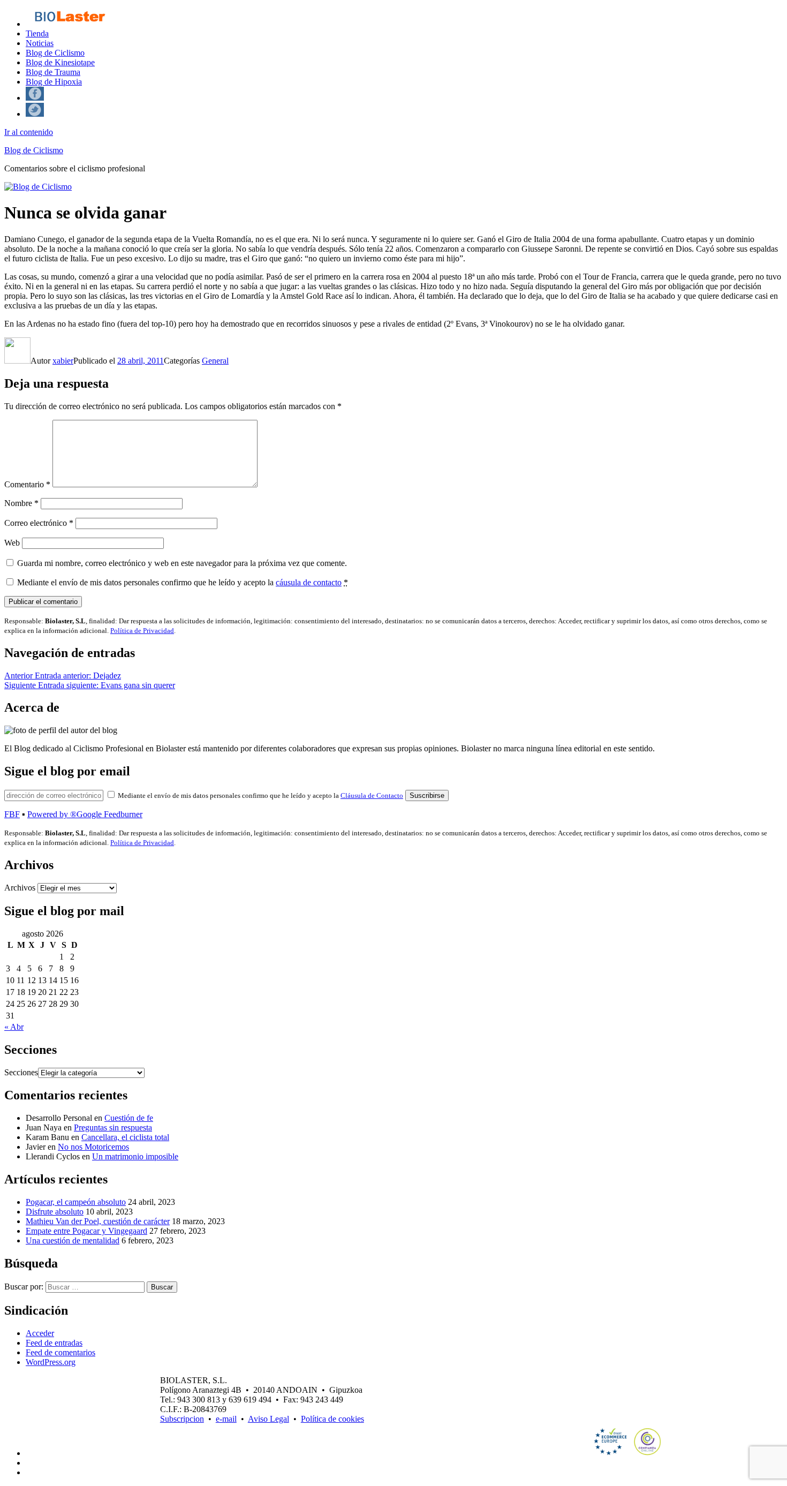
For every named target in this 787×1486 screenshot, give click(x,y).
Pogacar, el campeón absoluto (76, 1201)
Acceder (40, 1333)
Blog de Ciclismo (55, 52)
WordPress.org (50, 1362)
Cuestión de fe (128, 1117)
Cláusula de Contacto (371, 795)
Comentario (27, 484)
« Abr (14, 1026)
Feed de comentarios (60, 1352)
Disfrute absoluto (55, 1211)
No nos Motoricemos (93, 1146)
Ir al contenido (28, 132)
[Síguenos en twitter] (35, 113)
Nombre (21, 503)
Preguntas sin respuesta (113, 1127)
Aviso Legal (268, 1418)
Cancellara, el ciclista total (125, 1137)
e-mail (226, 1418)
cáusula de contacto (309, 582)
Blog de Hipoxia (54, 81)
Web (12, 542)
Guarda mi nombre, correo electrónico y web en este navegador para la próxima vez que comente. (182, 563)
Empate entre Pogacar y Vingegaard (86, 1230)
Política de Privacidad (142, 631)
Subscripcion (182, 1418)
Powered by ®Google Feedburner (84, 814)
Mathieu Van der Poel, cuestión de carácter (98, 1221)
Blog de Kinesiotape (60, 62)
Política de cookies (332, 1418)
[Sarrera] (69, 23)
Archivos (19, 887)
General (215, 360)
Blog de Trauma (53, 72)
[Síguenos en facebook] (35, 97)
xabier (62, 360)
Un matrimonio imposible (135, 1156)
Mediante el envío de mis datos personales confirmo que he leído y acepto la (182, 582)
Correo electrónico (38, 522)
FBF (12, 814)
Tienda (37, 33)
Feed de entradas (54, 1342)
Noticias (40, 43)
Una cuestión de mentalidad (72, 1240)
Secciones (21, 1072)
